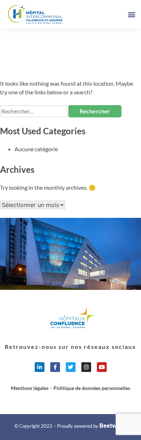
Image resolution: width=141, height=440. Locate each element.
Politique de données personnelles (92, 388)
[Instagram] (86, 367)
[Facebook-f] (55, 367)
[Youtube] (102, 367)
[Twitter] (71, 367)
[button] (131, 14)
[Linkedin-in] (39, 367)
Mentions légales (29, 388)
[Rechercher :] (34, 111)
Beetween (113, 425)
